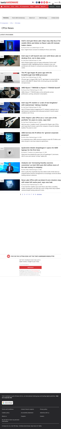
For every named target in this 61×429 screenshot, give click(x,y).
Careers (42, 416)
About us (4, 416)
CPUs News (17, 23)
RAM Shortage (43, 18)
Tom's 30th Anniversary (18, 18)
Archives (39, 194)
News (31, 6)
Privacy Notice (36, 271)
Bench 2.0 (32, 18)
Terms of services (34, 270)
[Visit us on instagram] (42, 2)
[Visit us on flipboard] (47, 2)
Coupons (23, 416)
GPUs (16, 6)
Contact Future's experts (27, 409)
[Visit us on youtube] (44, 2)
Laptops (37, 6)
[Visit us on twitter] (39, 2)
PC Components (24, 6)
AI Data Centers (56, 18)
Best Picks (6, 6)
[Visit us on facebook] (37, 2)
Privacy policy (43, 409)
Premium (51, 6)
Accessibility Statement (27, 412)
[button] (57, 2)
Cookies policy (5, 412)
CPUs (12, 6)
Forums (58, 6)
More (42, 6)
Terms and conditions (8, 409)
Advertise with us (44, 412)
